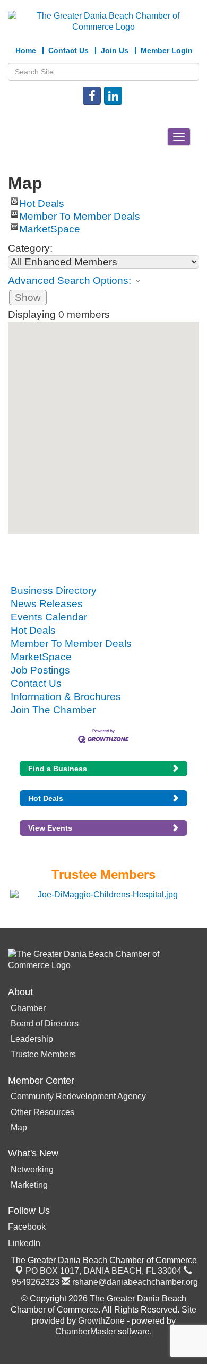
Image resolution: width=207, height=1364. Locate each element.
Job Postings (40, 670)
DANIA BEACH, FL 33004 (103, 1270)
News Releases (47, 603)
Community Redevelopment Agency (78, 1096)
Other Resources (42, 1112)
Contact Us (36, 683)
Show (28, 297)
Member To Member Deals (79, 214)
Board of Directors (45, 1023)
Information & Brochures (66, 696)
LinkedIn (24, 1243)
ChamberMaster (85, 1331)
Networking (32, 1169)
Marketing (29, 1184)
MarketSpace (49, 226)
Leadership (32, 1038)
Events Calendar (49, 617)
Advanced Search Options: (69, 280)
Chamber (28, 1008)
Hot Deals (41, 201)
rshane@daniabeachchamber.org (134, 1282)
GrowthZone (101, 1320)
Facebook (27, 1226)
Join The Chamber (53, 709)
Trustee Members (43, 1054)
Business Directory (54, 590)
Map (19, 1127)
